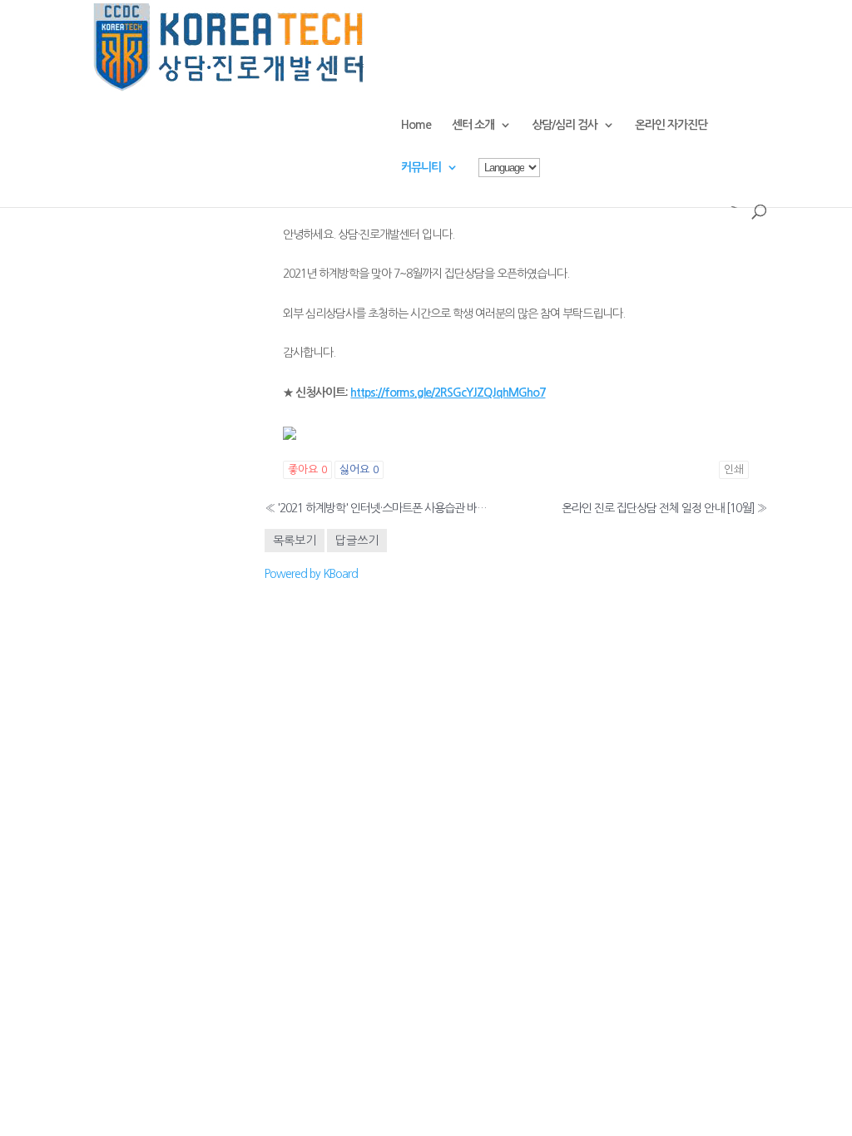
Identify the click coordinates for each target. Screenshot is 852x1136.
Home (416, 125)
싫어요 (359, 469)
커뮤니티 (421, 167)
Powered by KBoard (311, 574)
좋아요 (307, 469)
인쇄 (734, 469)
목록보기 (294, 540)
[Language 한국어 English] (509, 181)
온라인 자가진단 (671, 125)
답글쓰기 (357, 540)
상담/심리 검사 (564, 125)
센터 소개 (473, 125)
